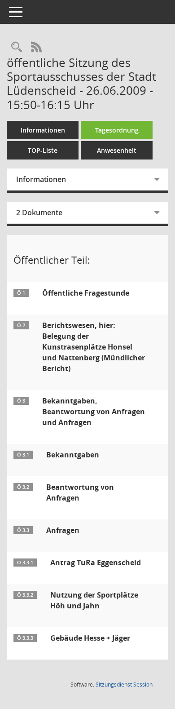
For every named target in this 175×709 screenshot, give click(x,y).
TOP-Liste (42, 150)
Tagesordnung (117, 130)
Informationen (43, 130)
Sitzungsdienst (124, 684)
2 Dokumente (39, 212)
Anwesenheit (116, 150)
